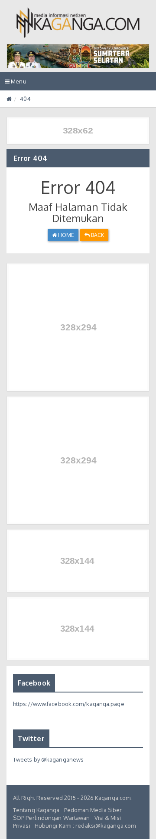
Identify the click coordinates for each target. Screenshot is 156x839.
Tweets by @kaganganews (48, 759)
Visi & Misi (107, 817)
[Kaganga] (78, 22)
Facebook (34, 683)
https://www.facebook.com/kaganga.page (68, 703)
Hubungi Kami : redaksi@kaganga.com (85, 825)
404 (25, 98)
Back (97, 235)
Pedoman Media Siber (93, 809)
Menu (17, 83)
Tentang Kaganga (36, 809)
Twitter (31, 738)
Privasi (21, 825)
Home (66, 235)
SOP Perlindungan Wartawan (51, 817)
